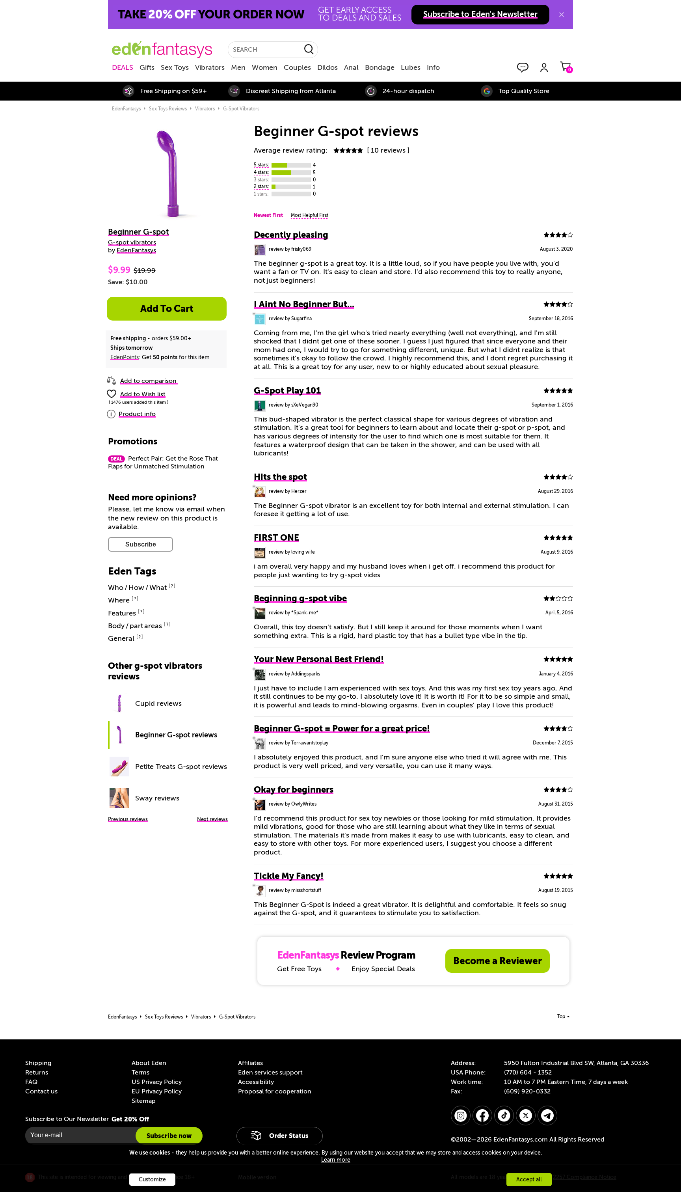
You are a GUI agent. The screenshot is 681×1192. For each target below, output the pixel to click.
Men (238, 67)
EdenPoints (124, 357)
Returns (36, 1072)
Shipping (38, 1063)
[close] (561, 14)
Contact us (41, 1091)
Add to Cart (167, 308)
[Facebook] (482, 1115)
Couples (297, 67)
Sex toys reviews (168, 109)
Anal (351, 67)
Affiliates (250, 1063)
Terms (140, 1072)
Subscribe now (169, 1136)
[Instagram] (461, 1115)
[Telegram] (547, 1115)
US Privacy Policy (157, 1082)
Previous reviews (128, 819)
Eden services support (270, 1072)
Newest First (268, 215)
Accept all (529, 1180)
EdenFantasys (126, 109)
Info (433, 67)
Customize (152, 1180)
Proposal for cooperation (274, 1091)
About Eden (149, 1063)
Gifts (147, 67)
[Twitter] (526, 1115)
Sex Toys (175, 67)
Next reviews (212, 819)
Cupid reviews (158, 703)
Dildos (327, 67)
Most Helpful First (309, 215)
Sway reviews (157, 798)
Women (264, 67)
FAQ (31, 1082)
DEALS (122, 67)
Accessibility (256, 1082)
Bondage (379, 67)
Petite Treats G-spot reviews (181, 766)
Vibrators (210, 67)
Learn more (335, 1160)
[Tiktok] (504, 1115)
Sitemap (144, 1100)
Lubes (411, 67)
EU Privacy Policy (157, 1091)
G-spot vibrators (241, 109)
